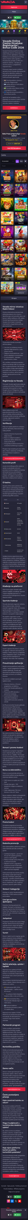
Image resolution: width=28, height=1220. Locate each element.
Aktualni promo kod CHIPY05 (14, 839)
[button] (2, 24)
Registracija (14, 7)
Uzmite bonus (14, 108)
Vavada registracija (14, 1176)
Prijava (14, 11)
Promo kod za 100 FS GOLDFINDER (14, 458)
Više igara (14, 298)
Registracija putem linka (14, 1089)
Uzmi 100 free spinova (14, 148)
